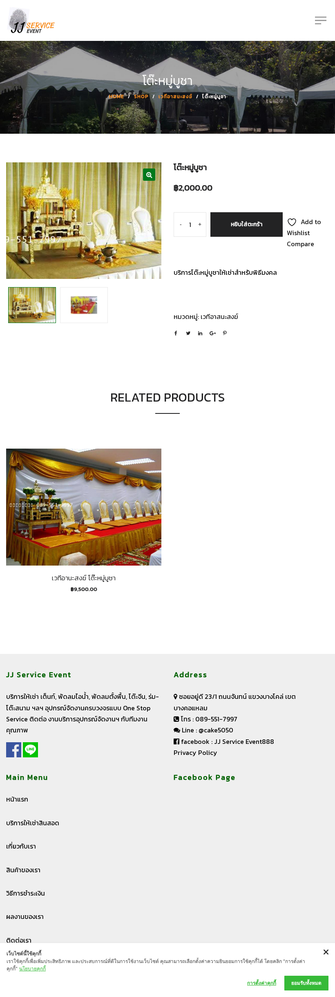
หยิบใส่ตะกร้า (246, 224)
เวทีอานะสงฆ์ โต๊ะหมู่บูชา (84, 578)
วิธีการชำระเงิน (25, 893)
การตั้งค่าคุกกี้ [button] (261, 983)
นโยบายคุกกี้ (32, 969)
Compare (300, 244)
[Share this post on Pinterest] (225, 333)
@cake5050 (216, 730)
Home (116, 96)
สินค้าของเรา (23, 870)
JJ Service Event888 (244, 741)
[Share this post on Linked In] (200, 333)
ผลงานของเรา (25, 916)
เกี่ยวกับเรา (21, 846)
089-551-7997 (216, 719)
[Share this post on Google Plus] (212, 333)
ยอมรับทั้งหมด (306, 983)
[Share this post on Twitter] (188, 333)
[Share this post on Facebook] (176, 333)
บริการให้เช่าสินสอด (32, 823)
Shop (141, 96)
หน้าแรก (17, 799)
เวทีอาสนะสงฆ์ (175, 96)
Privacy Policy (195, 752)
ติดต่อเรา (18, 940)
